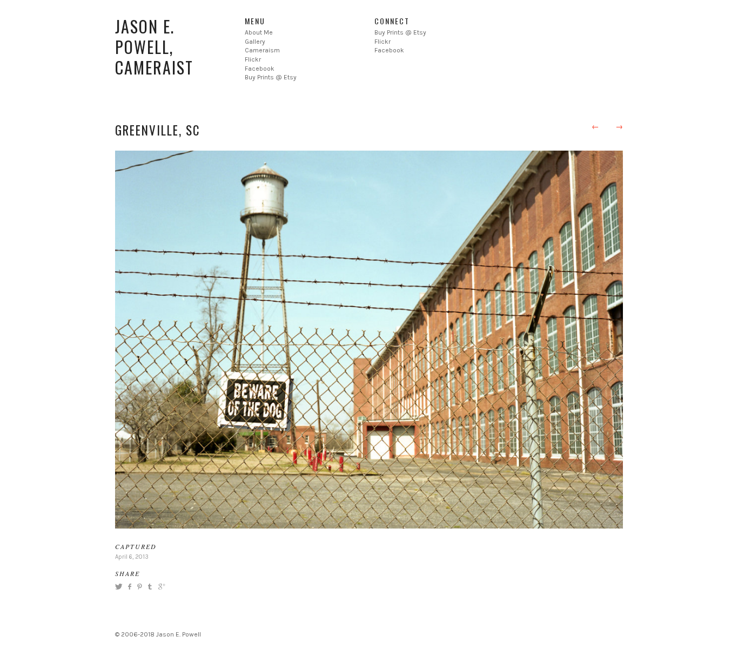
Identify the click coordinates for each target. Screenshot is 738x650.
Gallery (255, 41)
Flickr (253, 59)
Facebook (259, 68)
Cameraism (262, 50)
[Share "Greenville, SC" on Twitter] (120, 586)
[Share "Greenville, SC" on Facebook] (129, 586)
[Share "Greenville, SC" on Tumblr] (150, 586)
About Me (259, 32)
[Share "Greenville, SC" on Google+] (160, 586)
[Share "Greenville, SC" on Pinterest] (139, 586)
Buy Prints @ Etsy (271, 77)
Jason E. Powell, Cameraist (154, 46)
